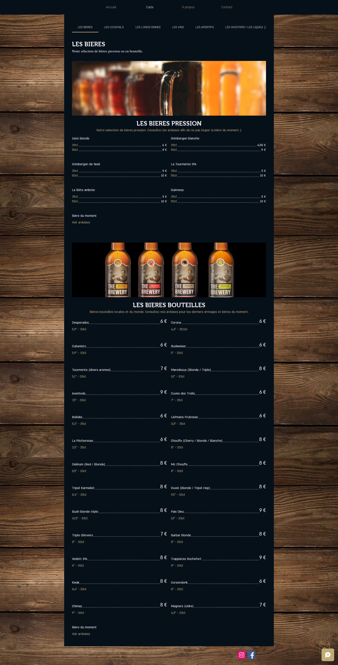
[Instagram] (241, 655)
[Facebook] (251, 655)
